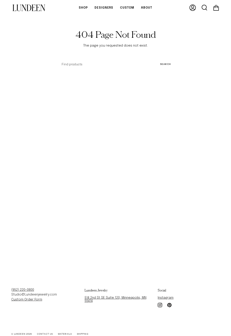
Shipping (82, 334)
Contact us (45, 334)
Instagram (165, 297)
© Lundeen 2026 (21, 334)
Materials (65, 334)
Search (165, 64)
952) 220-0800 (23, 289)
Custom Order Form (26, 299)
